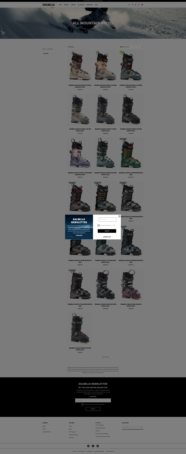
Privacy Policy (113, 225)
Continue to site (107, 236)
